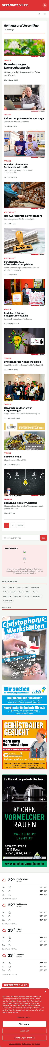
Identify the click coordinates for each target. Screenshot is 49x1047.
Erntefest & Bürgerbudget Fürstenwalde (16, 314)
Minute (13, 592)
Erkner (11, 588)
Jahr (26, 588)
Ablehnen (24, 1031)
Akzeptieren (24, 1024)
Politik (7, 115)
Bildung (8, 499)
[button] (45, 991)
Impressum (36, 1044)
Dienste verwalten (23, 1017)
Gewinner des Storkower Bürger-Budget (18, 409)
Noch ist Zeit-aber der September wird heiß (16, 166)
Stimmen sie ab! (12, 456)
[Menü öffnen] (44, 14)
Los (43, 538)
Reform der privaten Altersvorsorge (24, 118)
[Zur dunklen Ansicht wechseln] (44, 5)
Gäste (28, 592)
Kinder (27, 596)
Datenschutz (26, 1044)
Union (5, 592)
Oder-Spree (7, 596)
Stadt (20, 592)
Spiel (34, 592)
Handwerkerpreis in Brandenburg (23, 215)
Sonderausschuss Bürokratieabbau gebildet (18, 263)
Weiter (20, 525)
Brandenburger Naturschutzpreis (17, 65)
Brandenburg (37, 596)
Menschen (17, 596)
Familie (7, 60)
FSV (4, 588)
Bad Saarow (35, 588)
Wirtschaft (10, 212)
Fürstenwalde (7, 600)
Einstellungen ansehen (24, 1038)
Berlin (19, 588)
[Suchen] (39, 14)
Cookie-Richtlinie (15, 1044)
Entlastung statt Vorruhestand (20, 502)
